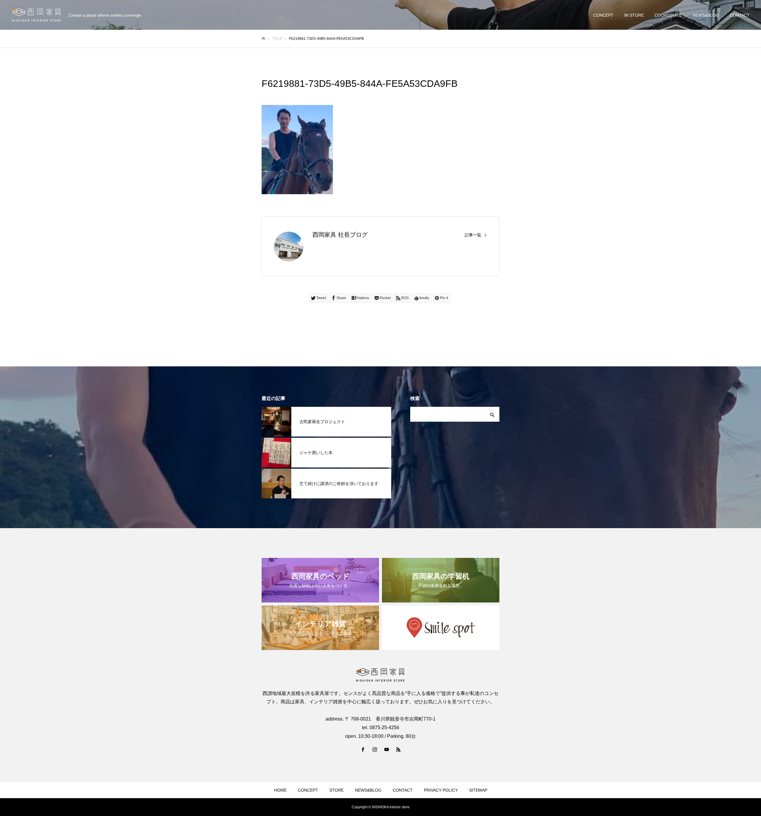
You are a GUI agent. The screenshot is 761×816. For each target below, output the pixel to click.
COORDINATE (668, 15)
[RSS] (398, 749)
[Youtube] (386, 749)
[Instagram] (375, 749)
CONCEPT (603, 15)
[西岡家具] (36, 15)
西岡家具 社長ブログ (340, 234)
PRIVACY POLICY (441, 790)
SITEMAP (478, 790)
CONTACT (740, 15)
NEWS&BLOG (706, 15)
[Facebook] (363, 749)
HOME (280, 790)
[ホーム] (263, 38)
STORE (336, 790)
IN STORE (634, 15)
